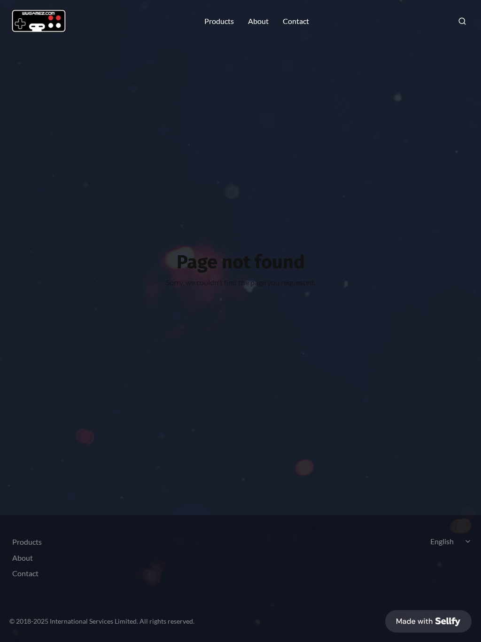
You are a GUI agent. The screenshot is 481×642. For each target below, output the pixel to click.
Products (219, 21)
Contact (296, 21)
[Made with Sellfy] (428, 621)
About (258, 21)
